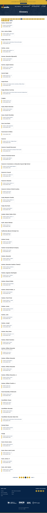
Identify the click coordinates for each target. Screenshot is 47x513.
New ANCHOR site (23, 3)
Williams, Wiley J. (14, 141)
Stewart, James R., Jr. (10, 216)
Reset (11, 20)
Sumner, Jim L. (9, 100)
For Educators (26, 6)
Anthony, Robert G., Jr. (10, 183)
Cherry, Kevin (9, 191)
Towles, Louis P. (9, 394)
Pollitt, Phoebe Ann (10, 444)
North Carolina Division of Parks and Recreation (14, 419)
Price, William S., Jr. (10, 174)
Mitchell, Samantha (10, 427)
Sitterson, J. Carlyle (10, 300)
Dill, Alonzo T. (9, 233)
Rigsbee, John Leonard (10, 33)
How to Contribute (4, 492)
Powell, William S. (9, 25)
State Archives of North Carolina (12, 92)
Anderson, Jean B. (9, 377)
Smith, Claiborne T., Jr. (10, 50)
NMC (24, 508)
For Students (18, 6)
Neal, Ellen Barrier (9, 317)
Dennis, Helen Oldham (10, 283)
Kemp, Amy (8, 385)
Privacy (13, 492)
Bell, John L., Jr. (9, 75)
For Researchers (35, 6)
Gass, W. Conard (9, 342)
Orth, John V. (9, 141)
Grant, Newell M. (9, 461)
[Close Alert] (46, 0)
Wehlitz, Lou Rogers (10, 258)
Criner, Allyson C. (9, 241)
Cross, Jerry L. (9, 352)
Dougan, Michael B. (10, 117)
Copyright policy (26, 507)
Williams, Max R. (9, 325)
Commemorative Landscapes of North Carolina (14, 149)
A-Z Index (44, 6)
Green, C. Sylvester (10, 67)
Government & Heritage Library (22, 92)
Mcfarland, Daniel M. (10, 308)
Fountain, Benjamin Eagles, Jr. (11, 166)
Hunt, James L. (9, 402)
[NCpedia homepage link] (5, 6)
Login (2, 495)
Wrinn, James (9, 250)
